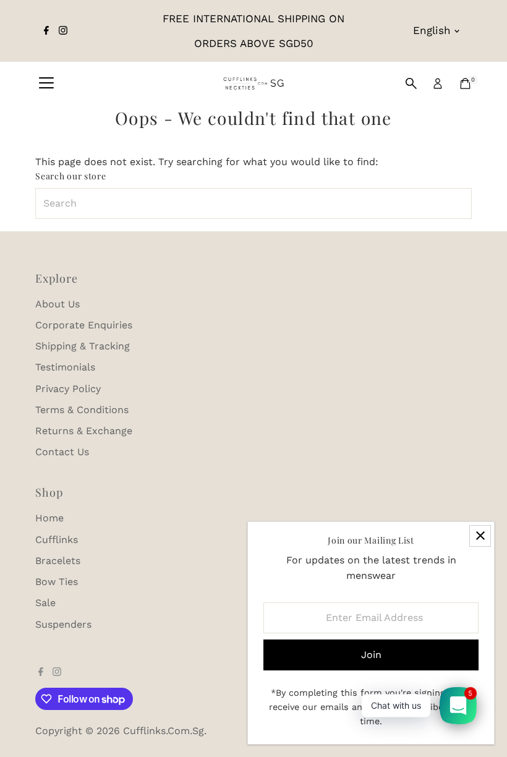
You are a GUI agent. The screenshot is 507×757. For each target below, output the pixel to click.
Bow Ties (56, 582)
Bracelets (57, 561)
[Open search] (411, 83)
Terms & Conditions (82, 410)
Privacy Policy (68, 389)
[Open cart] (465, 83)
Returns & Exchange (83, 431)
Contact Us (62, 452)
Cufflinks (56, 539)
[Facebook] (46, 31)
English (432, 30)
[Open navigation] (46, 83)
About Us (57, 304)
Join (371, 655)
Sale (45, 603)
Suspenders (63, 624)
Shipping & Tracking (82, 346)
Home (49, 518)
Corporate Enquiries (83, 325)
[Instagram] (63, 31)
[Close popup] (480, 536)
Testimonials (65, 367)
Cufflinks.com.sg (163, 731)
